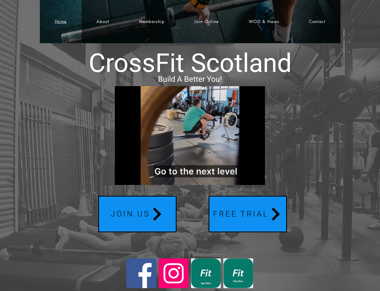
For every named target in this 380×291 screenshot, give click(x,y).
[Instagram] (173, 273)
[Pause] (121, 178)
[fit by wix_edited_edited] (206, 273)
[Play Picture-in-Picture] (249, 178)
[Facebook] (141, 273)
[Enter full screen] (258, 178)
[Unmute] (130, 178)
